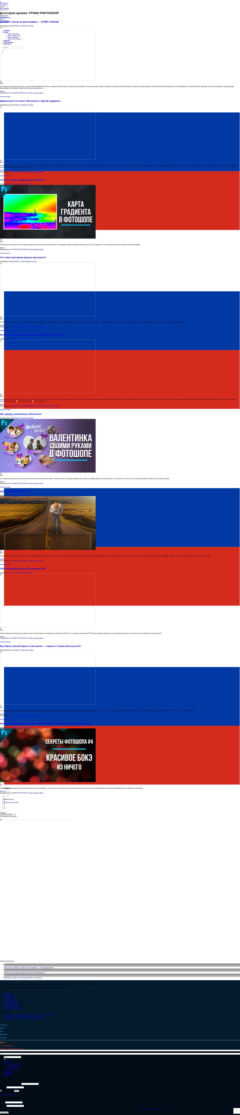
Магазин (7, 1070)
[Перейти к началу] (1, 1054)
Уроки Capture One (14, 1065)
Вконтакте (4, 1034)
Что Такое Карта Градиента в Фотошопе (22, 180)
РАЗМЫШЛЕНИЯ (10, 1000)
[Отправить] (4, 1059)
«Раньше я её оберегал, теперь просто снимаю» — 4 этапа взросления (28, 968)
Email (2, 1102)
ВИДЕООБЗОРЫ (10, 995)
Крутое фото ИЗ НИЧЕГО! (14, 491)
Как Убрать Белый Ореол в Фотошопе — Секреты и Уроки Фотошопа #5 (40, 646)
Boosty (2, 1028)
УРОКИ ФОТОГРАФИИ (12, 1007)
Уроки (6, 1062)
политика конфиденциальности (151, 1109)
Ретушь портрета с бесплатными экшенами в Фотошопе (31, 335)
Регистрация (4, 1112)
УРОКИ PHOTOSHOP (5, 17)
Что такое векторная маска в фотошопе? (23, 257)
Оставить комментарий (35, 93)
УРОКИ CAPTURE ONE (12, 1002)
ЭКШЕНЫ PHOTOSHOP (16, 330)
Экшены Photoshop (14, 1069)
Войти (16, 1091)
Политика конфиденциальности (12, 1049)
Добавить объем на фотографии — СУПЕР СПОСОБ (29, 22)
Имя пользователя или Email (10, 1084)
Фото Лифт (29, 26)
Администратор (31, 261)
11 (4, 808)
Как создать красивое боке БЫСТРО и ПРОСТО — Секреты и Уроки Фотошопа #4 (45, 723)
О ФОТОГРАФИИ (10, 999)
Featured (7, 993)
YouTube (3, 1037)
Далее (3, 91)
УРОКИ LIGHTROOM (11, 1004)
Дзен (2, 1031)
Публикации (8, 1072)
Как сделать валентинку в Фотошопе (20, 414)
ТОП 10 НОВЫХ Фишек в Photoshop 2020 (22, 568)
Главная (7, 1060)
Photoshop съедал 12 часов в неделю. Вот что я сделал (23, 978)
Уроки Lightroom (13, 1067)
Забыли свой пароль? (7, 1094)
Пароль (3, 1087)
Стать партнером (6, 1045)
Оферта (3, 1042)
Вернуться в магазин (11, 802)
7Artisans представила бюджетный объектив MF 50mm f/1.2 (24, 973)
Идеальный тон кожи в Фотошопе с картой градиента (30, 101)
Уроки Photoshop (13, 1064)
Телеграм (3, 1025)
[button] (122, 321)
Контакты (7, 1074)
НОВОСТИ (7, 997)
